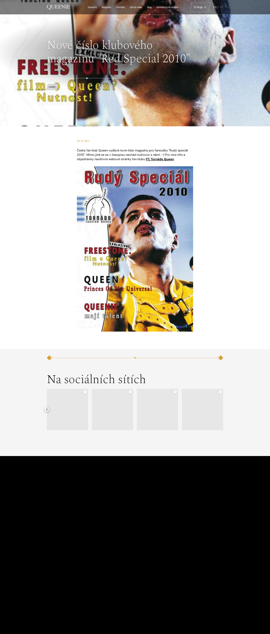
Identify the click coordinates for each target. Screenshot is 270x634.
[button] (46, 409)
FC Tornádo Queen (160, 159)
